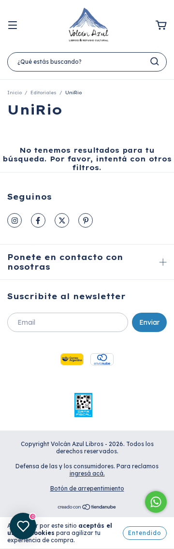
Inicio (14, 92)
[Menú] (12, 25)
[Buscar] (154, 61)
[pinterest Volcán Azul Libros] (85, 220)
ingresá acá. (87, 473)
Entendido (144, 532)
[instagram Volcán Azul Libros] (14, 220)
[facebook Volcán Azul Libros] (38, 220)
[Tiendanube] (87, 508)
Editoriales (43, 92)
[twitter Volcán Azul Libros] (62, 220)
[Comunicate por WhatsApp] (156, 502)
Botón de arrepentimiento (87, 488)
